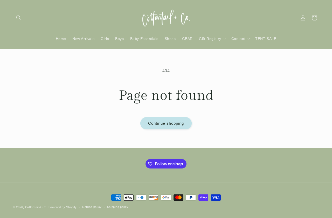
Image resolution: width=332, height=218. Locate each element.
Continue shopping (166, 123)
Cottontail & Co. (37, 207)
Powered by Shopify (63, 207)
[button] (18, 18)
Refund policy (92, 206)
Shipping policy (118, 206)
